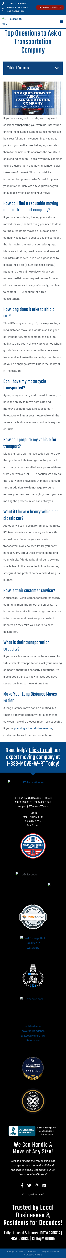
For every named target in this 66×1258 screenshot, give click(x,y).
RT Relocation (33, 1071)
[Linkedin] (44, 1185)
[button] (61, 21)
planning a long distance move (33, 728)
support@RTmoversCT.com (33, 806)
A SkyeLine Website (33, 1255)
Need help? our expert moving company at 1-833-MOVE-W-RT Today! (33, 757)
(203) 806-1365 (42, 802)
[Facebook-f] (22, 1185)
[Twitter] (29, 1185)
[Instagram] (37, 1185)
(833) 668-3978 (23, 802)
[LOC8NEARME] (33, 1064)
